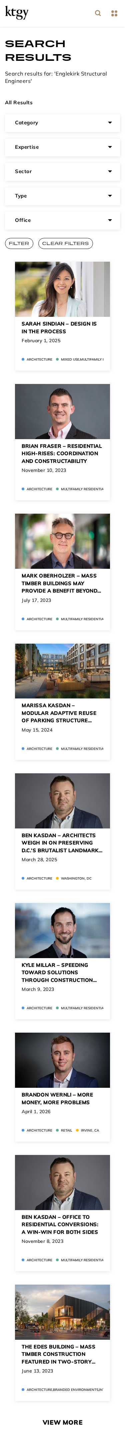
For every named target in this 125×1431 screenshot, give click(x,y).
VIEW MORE (62, 1423)
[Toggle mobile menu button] (114, 13)
